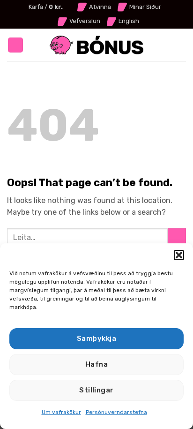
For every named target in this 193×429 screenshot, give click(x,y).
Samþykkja (96, 338)
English (129, 20)
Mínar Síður (145, 6)
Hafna (96, 364)
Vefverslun (84, 20)
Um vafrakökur (61, 412)
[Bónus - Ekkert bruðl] (96, 45)
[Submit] (177, 237)
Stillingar (96, 390)
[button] (179, 255)
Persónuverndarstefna (116, 412)
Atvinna (100, 6)
